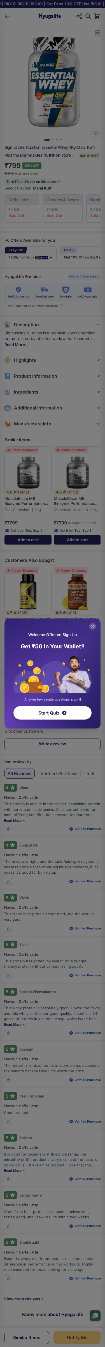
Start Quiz (49, 713)
